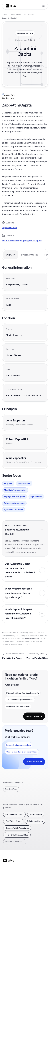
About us (7, 991)
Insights (6, 950)
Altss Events (9, 960)
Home (4, 15)
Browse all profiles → (14, 841)
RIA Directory (32, 955)
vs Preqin (31, 903)
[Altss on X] (6, 882)
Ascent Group (35, 814)
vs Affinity (31, 924)
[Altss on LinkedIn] (13, 882)
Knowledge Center (11, 966)
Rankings (30, 944)
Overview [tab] (10, 254)
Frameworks (32, 976)
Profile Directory (34, 950)
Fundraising (8, 914)
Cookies (39, 1038)
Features (7, 903)
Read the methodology (32, 638)
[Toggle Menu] (43, 5)
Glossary (30, 966)
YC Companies (33, 960)
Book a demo (32, 716)
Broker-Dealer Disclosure (13, 1044)
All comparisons (33, 898)
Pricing (6, 919)
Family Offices (15, 15)
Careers (6, 1012)
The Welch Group (13, 821)
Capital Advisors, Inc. (14, 814)
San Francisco (29, 15)
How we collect (10, 996)
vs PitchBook (32, 908)
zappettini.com (9, 227)
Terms (30, 1038)
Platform (7, 898)
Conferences (9, 955)
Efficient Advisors (35, 821)
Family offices (11, 789)
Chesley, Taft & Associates (17, 828)
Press (5, 1007)
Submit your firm (10, 1018)
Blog (5, 944)
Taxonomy (31, 971)
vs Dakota (31, 919)
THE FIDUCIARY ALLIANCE (16, 835)
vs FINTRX (31, 914)
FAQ (5, 971)
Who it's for (8, 908)
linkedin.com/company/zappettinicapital (21, 240)
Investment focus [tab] (29, 254)
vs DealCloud (32, 930)
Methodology (9, 1001)
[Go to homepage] (11, 5)
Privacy (22, 1038)
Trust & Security (9, 1038)
